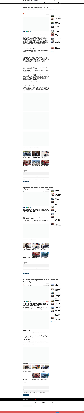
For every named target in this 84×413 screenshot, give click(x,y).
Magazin (42, 2)
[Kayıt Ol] (58, 2)
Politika (47, 2)
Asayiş (49, 2)
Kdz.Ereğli (48, 191)
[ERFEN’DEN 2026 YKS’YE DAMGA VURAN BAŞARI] (45, 153)
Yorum (24, 171)
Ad (23, 176)
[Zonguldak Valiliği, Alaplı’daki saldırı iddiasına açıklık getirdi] (52, 16)
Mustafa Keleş (26, 14)
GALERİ (24, 0)
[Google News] (47, 31)
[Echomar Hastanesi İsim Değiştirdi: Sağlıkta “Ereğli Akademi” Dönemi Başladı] (45, 254)
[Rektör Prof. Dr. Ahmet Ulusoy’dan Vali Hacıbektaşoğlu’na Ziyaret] (27, 162)
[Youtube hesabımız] (35, 399)
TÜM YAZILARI (47, 14)
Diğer (51, 2)
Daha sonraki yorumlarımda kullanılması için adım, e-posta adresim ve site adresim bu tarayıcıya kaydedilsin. (34, 392)
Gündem (35, 2)
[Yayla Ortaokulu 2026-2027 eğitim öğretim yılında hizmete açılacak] (27, 153)
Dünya (30, 2)
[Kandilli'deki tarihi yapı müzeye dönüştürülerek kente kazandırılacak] (52, 42)
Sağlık (44, 2)
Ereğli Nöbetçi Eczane (53, 51)
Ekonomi (33, 2)
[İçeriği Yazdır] (30, 31)
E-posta (38, 176)
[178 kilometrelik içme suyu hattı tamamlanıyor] (36, 162)
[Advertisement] (56, 63)
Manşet (48, 285)
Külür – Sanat (38, 2)
